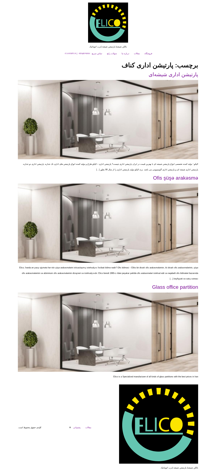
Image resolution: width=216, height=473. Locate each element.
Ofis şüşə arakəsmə (175, 178)
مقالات (137, 53)
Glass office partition (175, 287)
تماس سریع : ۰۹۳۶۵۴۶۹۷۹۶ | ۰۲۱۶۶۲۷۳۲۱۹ (83, 53)
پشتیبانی (77, 427)
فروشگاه (148, 53)
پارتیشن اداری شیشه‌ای (173, 74)
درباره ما (125, 53)
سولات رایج (112, 53)
